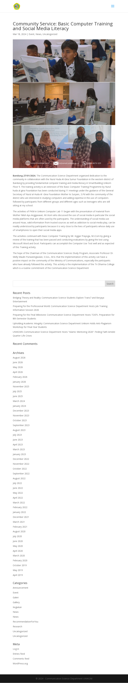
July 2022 (17, 483)
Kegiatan (17, 607)
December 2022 (21, 458)
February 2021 (20, 526)
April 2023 (18, 444)
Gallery (16, 602)
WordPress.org (20, 663)
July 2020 (17, 536)
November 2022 (21, 463)
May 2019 (18, 570)
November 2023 (21, 415)
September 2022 (21, 473)
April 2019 (18, 575)
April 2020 (18, 550)
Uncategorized (50, 34)
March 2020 (19, 555)
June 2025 (18, 396)
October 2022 (20, 468)
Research (17, 626)
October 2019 (20, 565)
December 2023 (21, 410)
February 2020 (20, 560)
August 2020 (19, 531)
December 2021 (21, 516)
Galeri (16, 597)
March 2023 (19, 449)
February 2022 (20, 507)
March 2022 (19, 502)
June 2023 (18, 439)
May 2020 (18, 545)
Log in (16, 648)
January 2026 (19, 381)
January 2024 (19, 405)
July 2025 (17, 391)
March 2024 (19, 401)
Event (31, 34)
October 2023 (20, 420)
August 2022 (19, 478)
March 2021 (19, 521)
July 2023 (17, 434)
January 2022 (19, 512)
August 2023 (19, 430)
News (38, 34)
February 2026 (20, 376)
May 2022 (18, 492)
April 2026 (18, 372)
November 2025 (21, 386)
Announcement (20, 587)
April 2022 (18, 497)
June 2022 (18, 487)
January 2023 (19, 454)
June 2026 (18, 362)
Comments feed (21, 658)
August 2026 (19, 357)
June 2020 (18, 541)
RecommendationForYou (25, 621)
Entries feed (19, 653)
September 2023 (21, 425)
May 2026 (18, 367)
